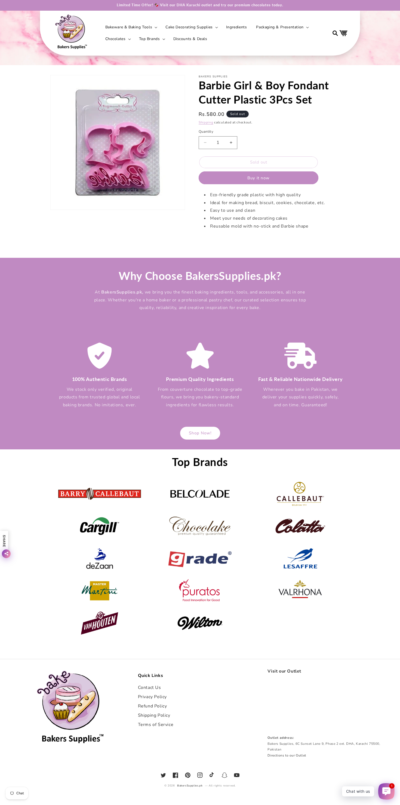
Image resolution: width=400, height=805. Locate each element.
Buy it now (258, 178)
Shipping (206, 122)
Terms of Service (156, 725)
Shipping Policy (154, 715)
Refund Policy (152, 706)
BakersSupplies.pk (189, 786)
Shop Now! (200, 433)
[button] (131, 27)
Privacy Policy (152, 697)
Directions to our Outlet (286, 755)
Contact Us (149, 688)
